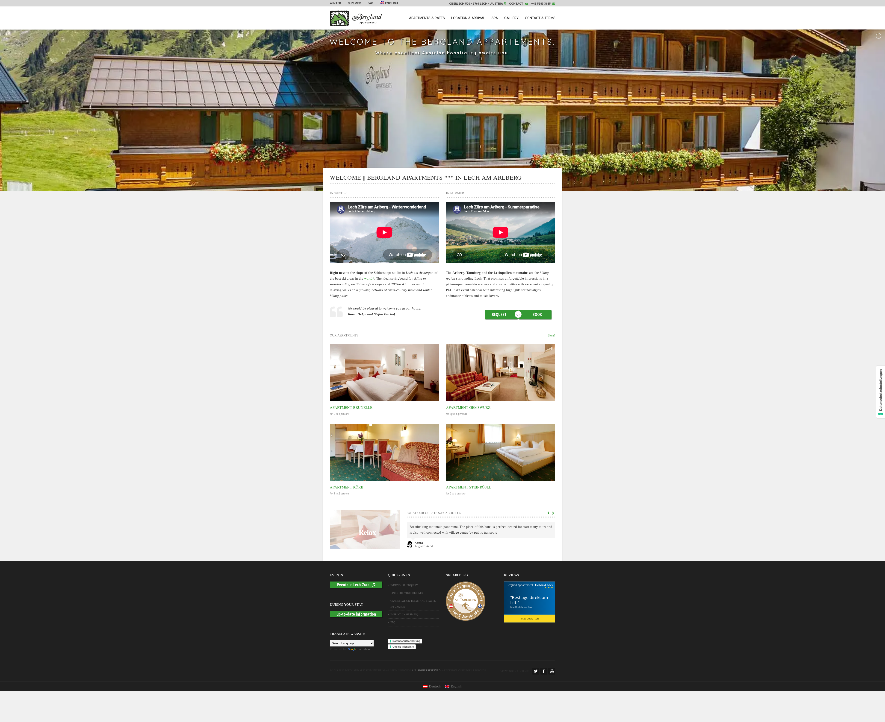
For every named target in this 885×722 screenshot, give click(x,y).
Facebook (543, 671)
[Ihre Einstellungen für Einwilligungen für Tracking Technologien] (880, 391)
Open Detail (379, 372)
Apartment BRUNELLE (351, 407)
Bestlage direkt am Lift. (529, 600)
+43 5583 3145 (541, 3)
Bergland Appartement (520, 585)
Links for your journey (407, 593)
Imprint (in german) (404, 614)
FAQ (370, 3)
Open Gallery (389, 372)
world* (369, 278)
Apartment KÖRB (346, 487)
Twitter (535, 671)
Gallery (511, 18)
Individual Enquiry (404, 585)
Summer (354, 3)
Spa (495, 18)
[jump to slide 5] (450, 185)
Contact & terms (540, 18)
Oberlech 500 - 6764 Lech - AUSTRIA (476, 3)
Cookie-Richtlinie (403, 646)
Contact (516, 3)
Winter (335, 3)
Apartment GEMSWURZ (468, 407)
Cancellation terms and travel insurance (413, 603)
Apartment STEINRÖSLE (468, 487)
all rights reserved (426, 670)
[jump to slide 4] (445, 185)
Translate (363, 649)
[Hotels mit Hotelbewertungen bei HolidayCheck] (543, 586)
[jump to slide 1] (429, 185)
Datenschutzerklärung (406, 641)
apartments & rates (427, 18)
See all (551, 335)
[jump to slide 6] (455, 185)
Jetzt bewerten (529, 618)
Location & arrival (468, 18)
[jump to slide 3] (440, 185)
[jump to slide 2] (435, 185)
